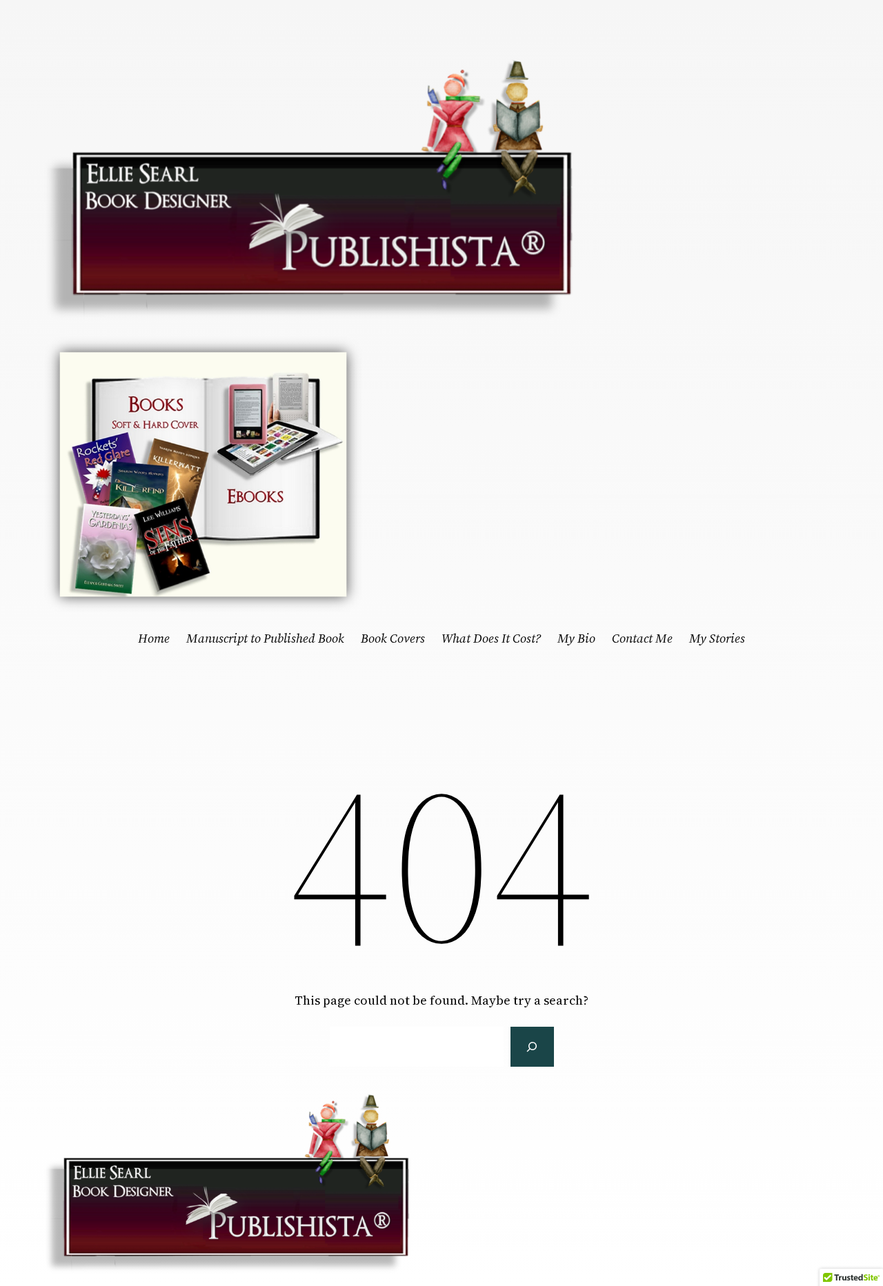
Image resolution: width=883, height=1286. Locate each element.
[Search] (531, 1047)
